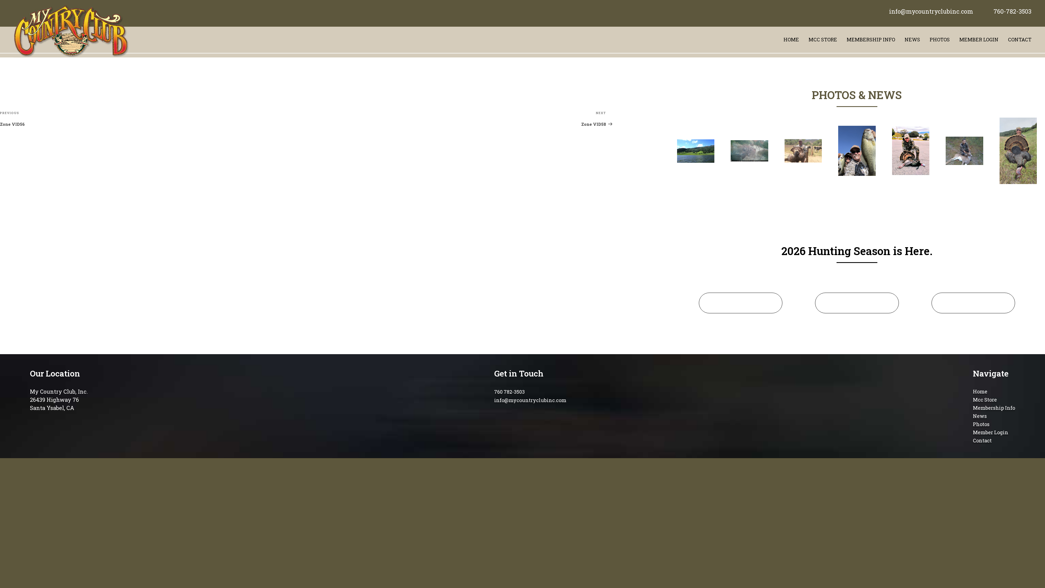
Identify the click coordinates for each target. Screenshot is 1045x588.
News (912, 39)
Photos (940, 39)
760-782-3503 (1012, 11)
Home (791, 39)
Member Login (978, 39)
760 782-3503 (509, 391)
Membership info (871, 39)
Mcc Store (985, 399)
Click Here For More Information (741, 303)
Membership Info (994, 408)
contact (1019, 39)
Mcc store (823, 39)
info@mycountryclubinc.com (931, 11)
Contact (982, 440)
